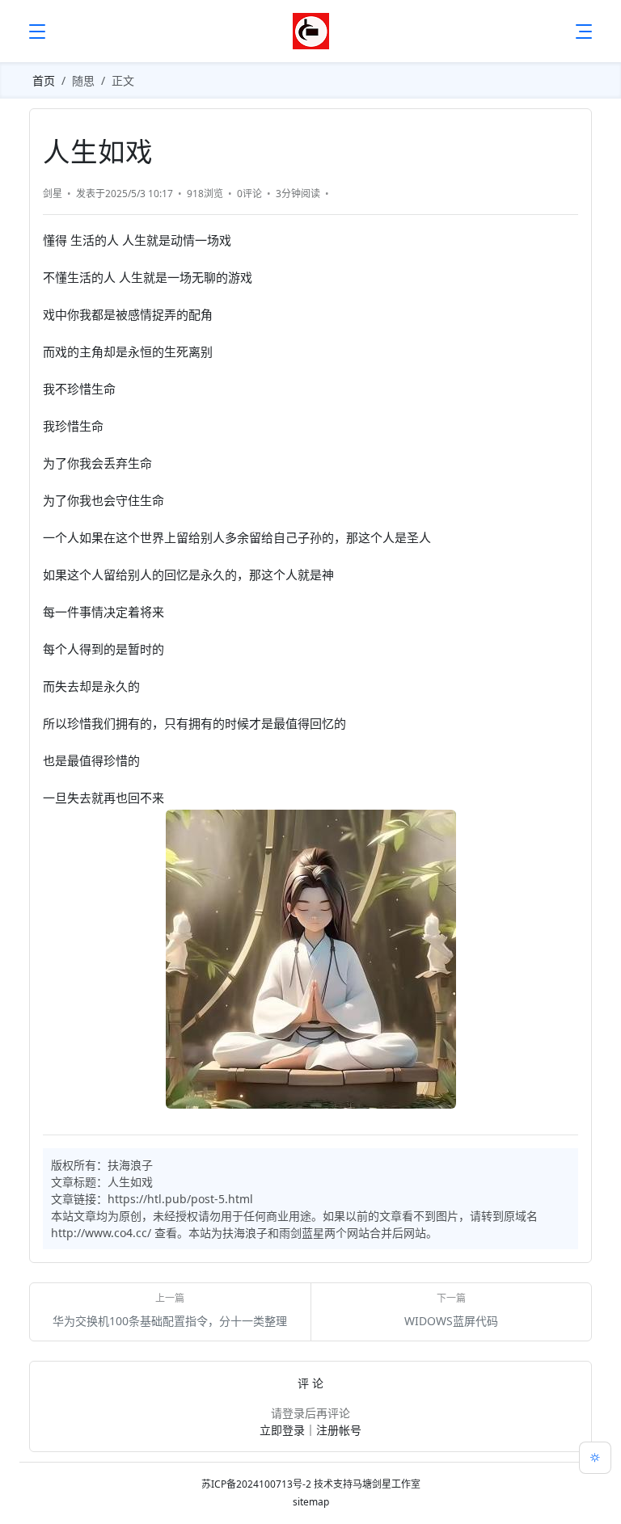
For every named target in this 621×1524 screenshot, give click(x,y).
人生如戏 (130, 1181)
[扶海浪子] (311, 31)
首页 (43, 80)
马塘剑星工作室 (386, 1484)
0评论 (249, 193)
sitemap (311, 1502)
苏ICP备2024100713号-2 (256, 1484)
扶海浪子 (130, 1164)
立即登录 (282, 1430)
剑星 (52, 193)
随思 (83, 80)
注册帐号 (338, 1430)
